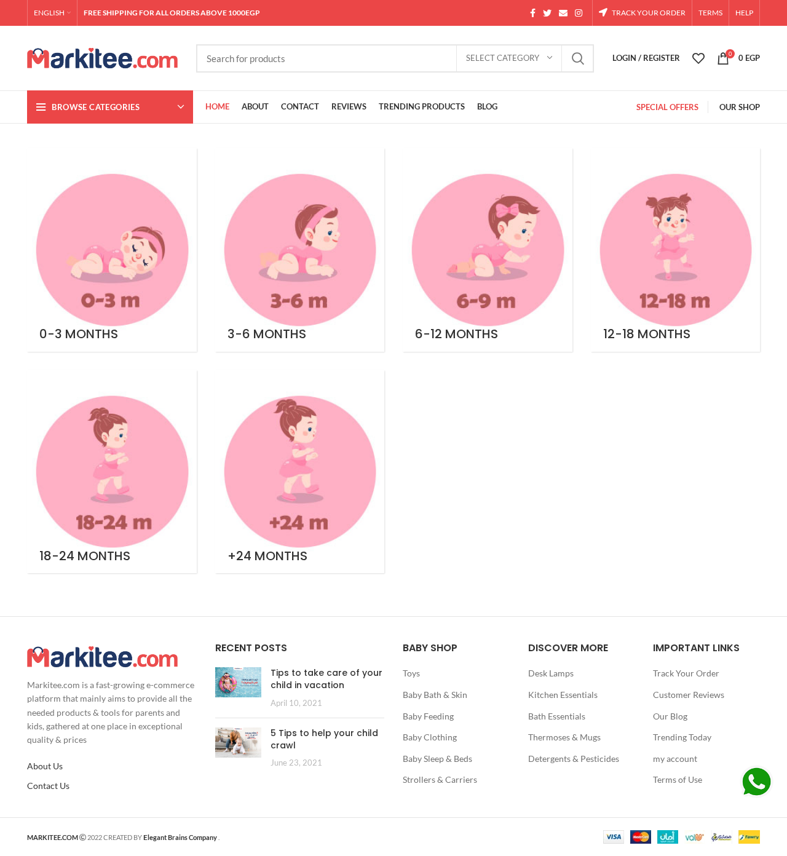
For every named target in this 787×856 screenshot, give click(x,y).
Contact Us (48, 785)
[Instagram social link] (578, 13)
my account (675, 758)
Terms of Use (677, 779)
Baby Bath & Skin (435, 694)
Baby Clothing (430, 737)
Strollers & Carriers (440, 779)
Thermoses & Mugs (564, 737)
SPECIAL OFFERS (667, 107)
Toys (411, 673)
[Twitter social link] (547, 13)
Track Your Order (686, 673)
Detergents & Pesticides (573, 758)
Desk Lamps (551, 673)
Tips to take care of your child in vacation (326, 679)
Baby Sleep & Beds (437, 758)
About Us (45, 766)
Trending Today (682, 737)
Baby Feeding (428, 716)
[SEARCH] (577, 58)
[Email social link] (563, 13)
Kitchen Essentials (563, 694)
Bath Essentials (556, 716)
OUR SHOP (739, 107)
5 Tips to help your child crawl (324, 739)
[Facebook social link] (532, 13)
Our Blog (670, 716)
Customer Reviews (688, 694)
